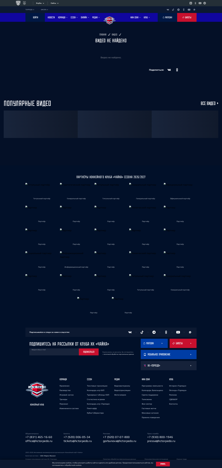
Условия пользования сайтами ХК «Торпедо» (41, 459)
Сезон (89, 379)
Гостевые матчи (149, 408)
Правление (64, 386)
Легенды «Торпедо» (178, 390)
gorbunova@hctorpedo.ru (119, 441)
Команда (63, 379)
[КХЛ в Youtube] (200, 3)
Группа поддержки (150, 395)
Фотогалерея (120, 395)
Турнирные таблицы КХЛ (98, 395)
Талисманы (147, 399)
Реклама (173, 395)
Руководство (65, 390)
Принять (162, 464)
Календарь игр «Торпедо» (98, 404)
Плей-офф (92, 408)
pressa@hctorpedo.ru (161, 441)
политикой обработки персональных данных (118, 354)
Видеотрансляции (122, 390)
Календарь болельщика (152, 390)
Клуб (171, 379)
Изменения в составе (69, 408)
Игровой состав (67, 395)
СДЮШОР (173, 399)
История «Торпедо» (177, 386)
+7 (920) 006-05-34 (77, 437)
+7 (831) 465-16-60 (38, 437)
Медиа (117, 379)
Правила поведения (151, 417)
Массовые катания (150, 413)
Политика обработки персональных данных (119, 459)
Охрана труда (182, 459)
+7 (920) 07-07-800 (116, 437)
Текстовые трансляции (97, 386)
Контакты (173, 404)
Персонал (64, 404)
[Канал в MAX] (194, 9)
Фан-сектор (147, 404)
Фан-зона (146, 379)
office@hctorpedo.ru (38, 441)
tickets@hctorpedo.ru (78, 441)
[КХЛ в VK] (190, 3)
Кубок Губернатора (95, 413)
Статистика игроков (96, 399)
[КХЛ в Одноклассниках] (195, 3)
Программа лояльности (152, 386)
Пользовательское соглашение (156, 459)
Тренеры (63, 399)
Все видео (208, 103)
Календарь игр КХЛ (95, 390)
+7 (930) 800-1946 (160, 437)
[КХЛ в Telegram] (204, 3)
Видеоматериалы (122, 386)
